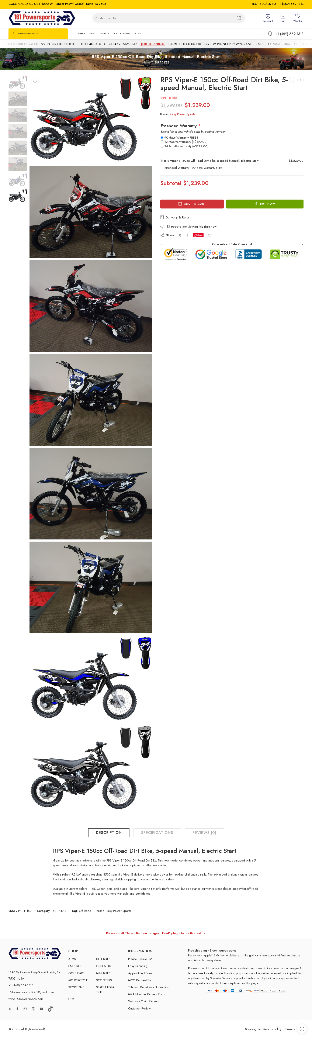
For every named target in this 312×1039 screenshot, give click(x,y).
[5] (91, 587)
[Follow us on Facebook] (17, 1009)
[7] (91, 768)
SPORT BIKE (76, 987)
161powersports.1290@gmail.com (31, 992)
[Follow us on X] (9, 1008)
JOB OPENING (120, 44)
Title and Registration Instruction (148, 987)
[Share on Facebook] (187, 235)
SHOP (92, 33)
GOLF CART (76, 973)
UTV (71, 999)
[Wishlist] (35, 81)
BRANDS (81, 33)
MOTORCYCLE (78, 980)
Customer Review (139, 1008)
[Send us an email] (25, 1009)
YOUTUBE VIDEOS (122, 33)
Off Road (85, 910)
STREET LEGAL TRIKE (106, 989)
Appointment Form (140, 973)
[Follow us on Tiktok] (50, 1009)
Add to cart (195, 204)
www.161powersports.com (26, 999)
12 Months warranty (186, 141)
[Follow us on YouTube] (41, 1009)
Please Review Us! (140, 959)
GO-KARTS (103, 966)
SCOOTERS (104, 980)
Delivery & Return (177, 217)
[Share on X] (179, 235)
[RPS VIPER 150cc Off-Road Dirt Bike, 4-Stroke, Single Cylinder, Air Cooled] (292, 80)
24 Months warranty (186, 146)
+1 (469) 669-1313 (291, 3)
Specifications (157, 832)
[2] (91, 306)
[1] (91, 212)
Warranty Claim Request (143, 1001)
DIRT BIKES (162, 62)
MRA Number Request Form (146, 994)
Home (147, 62)
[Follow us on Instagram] (33, 1009)
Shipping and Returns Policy (263, 1029)
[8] (17, 82)
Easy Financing (137, 966)
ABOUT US (104, 33)
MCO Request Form (141, 980)
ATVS (72, 959)
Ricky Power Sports (182, 114)
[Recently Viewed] (302, 1029)
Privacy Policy (294, 1029)
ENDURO (74, 966)
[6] (91, 679)
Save (200, 235)
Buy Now (267, 204)
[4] (91, 493)
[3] (91, 400)
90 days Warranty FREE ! (181, 137)
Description (109, 832)
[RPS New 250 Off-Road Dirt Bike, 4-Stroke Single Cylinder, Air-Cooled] (300, 80)
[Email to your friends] (209, 235)
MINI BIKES (103, 973)
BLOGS (138, 33)
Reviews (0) (204, 832)
